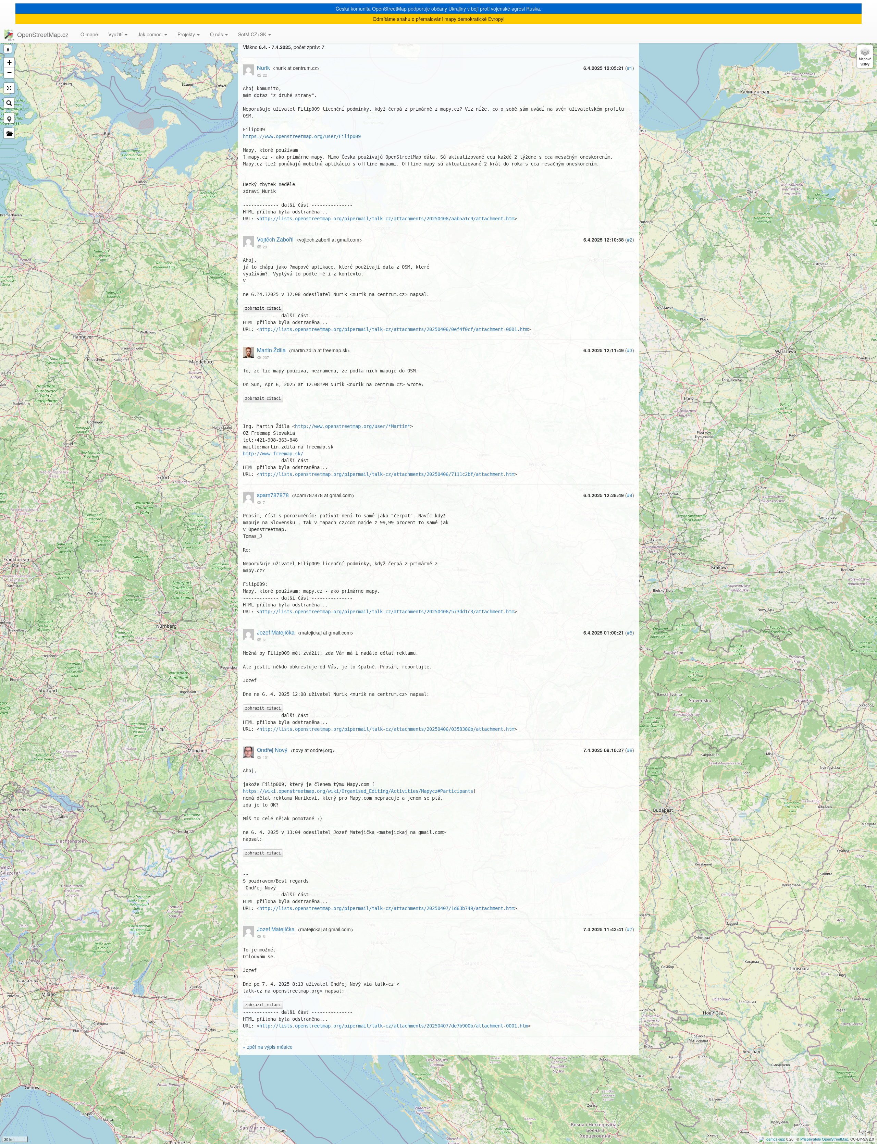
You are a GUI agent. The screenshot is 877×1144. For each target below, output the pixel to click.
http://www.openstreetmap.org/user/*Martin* (352, 426)
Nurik (263, 68)
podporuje (419, 8)
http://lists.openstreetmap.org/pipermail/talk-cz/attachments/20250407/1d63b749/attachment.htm (386, 908)
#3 (629, 350)
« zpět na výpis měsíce (268, 1046)
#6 (629, 750)
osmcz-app (775, 1139)
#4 (629, 495)
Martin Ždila (271, 350)
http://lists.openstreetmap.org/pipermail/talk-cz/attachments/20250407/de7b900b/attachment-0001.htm (393, 1026)
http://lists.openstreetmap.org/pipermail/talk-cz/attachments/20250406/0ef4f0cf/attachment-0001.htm (393, 329)
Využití (116, 34)
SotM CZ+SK (253, 34)
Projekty (186, 34)
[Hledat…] (9, 103)
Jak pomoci (151, 34)
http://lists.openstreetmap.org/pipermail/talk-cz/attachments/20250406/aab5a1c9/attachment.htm (386, 218)
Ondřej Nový (272, 750)
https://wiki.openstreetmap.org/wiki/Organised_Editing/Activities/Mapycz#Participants (358, 791)
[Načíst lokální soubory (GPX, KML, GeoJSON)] (9, 133)
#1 (629, 67)
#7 (629, 929)
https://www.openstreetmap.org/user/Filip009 (302, 136)
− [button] (9, 73)
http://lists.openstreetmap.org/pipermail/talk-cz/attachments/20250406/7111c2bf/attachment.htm (386, 474)
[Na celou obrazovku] (9, 88)
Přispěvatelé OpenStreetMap (824, 1139)
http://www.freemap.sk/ (273, 453)
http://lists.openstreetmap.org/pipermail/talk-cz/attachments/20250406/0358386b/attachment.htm (386, 729)
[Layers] (865, 56)
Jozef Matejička (276, 632)
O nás (217, 34)
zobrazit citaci (263, 308)
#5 (629, 632)
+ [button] (9, 62)
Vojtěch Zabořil (275, 239)
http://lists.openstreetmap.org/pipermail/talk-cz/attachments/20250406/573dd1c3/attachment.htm (386, 611)
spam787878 (273, 495)
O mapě (89, 34)
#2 (629, 239)
